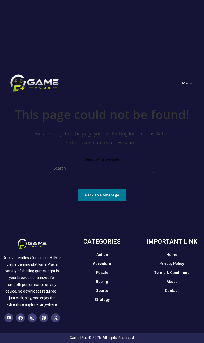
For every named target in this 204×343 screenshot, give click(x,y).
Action (102, 254)
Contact (172, 291)
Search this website (102, 159)
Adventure (102, 263)
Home (172, 254)
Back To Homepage (102, 195)
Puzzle (102, 272)
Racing (102, 282)
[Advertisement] (102, 37)
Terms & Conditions (171, 272)
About (172, 282)
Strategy (102, 300)
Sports (102, 291)
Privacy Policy (171, 263)
